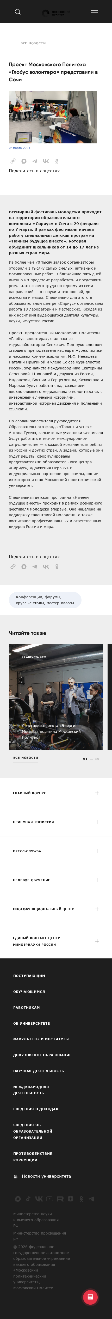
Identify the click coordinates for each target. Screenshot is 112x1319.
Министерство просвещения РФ (39, 1236)
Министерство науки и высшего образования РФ (36, 1220)
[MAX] (18, 1198)
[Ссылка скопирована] (13, 160)
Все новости (33, 43)
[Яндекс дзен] (70, 1198)
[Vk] (39, 1198)
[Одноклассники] (81, 1198)
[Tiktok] (28, 1198)
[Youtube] (49, 1198)
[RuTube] (60, 1198)
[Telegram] (91, 1198)
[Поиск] (18, 12)
